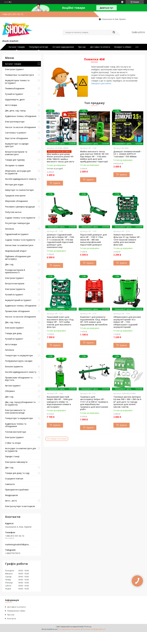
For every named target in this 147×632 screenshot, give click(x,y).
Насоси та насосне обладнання (20, 127)
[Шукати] (114, 32)
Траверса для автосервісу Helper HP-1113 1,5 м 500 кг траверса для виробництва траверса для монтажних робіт (94, 403)
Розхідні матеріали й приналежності (15, 271)
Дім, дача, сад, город (15, 110)
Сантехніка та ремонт (15, 132)
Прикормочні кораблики (17, 489)
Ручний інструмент (14, 94)
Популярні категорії (38, 47)
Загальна (9, 228)
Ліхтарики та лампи (14, 165)
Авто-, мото (11, 500)
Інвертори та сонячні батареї (19, 190)
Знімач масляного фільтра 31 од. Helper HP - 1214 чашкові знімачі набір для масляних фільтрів (127, 239)
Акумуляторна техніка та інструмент (17, 81)
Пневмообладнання (14, 88)
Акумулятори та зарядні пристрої (16, 145)
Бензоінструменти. (14, 366)
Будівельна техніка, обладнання (20, 116)
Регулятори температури (17, 223)
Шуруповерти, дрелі (15, 99)
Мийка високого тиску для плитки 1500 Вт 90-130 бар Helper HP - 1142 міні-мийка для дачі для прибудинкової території (94, 156)
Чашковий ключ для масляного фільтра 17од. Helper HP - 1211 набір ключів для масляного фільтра (60, 322)
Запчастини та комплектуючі (19, 245)
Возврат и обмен (122, 47)
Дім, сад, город (12, 322)
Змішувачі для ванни (101, 83)
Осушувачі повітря (14, 478)
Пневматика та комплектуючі (19, 75)
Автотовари (11, 344)
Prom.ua (87, 626)
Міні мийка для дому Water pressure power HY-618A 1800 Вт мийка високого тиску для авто (60, 158)
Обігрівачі (10, 391)
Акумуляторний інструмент (18, 300)
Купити (56, 183)
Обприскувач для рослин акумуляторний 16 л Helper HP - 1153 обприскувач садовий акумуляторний (127, 322)
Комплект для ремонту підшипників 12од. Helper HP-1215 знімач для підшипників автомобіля (94, 321)
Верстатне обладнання (16, 138)
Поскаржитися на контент (70, 629)
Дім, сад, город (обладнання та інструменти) (20, 403)
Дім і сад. (9, 264)
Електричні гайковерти (16, 462)
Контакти (11, 618)
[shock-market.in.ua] (17, 30)
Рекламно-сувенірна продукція (20, 206)
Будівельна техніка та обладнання (15, 425)
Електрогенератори (14, 121)
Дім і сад (9, 396)
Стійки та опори (13, 443)
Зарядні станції (12, 456)
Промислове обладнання (17, 311)
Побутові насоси (13, 212)
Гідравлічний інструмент (17, 234)
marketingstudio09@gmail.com (17, 544)
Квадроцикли (11, 495)
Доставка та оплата (100, 47)
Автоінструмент (13, 385)
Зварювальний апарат (16, 250)
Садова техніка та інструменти (20, 217)
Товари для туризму (15, 159)
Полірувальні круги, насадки (18, 361)
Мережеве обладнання (16, 201)
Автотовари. (11, 105)
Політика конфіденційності (94, 629)
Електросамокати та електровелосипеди (15, 411)
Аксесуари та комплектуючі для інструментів (20, 449)
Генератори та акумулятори (19, 355)
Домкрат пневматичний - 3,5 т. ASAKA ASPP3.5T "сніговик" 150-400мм (127, 154)
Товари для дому (13, 333)
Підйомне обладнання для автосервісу (18, 257)
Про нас (82, 47)
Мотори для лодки (14, 184)
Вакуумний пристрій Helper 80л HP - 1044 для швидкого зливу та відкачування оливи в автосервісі (59, 401)
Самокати (10, 484)
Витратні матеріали (14, 283)
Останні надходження (63, 47)
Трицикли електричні (15, 195)
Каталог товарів (17, 47)
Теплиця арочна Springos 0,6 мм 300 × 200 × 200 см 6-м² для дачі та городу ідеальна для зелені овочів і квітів (127, 401)
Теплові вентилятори (15, 431)
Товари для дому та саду (17, 473)
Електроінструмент (14, 69)
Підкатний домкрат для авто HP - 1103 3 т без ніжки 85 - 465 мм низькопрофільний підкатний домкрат (93, 239)
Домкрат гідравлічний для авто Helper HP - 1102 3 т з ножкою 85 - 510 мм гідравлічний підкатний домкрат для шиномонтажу (60, 241)
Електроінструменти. (15, 289)
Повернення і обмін (16, 610)
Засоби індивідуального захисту (20, 179)
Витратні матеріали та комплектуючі (16, 153)
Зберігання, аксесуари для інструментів (18, 172)
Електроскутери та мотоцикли (20, 506)
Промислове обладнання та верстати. (18, 378)
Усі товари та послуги (57, 438)
